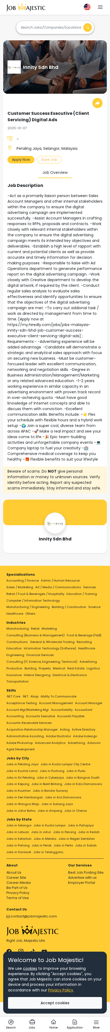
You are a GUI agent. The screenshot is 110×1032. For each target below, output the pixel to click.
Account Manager (88, 703)
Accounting (15, 716)
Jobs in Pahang (18, 845)
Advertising (88, 662)
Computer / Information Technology (33, 600)
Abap (34, 696)
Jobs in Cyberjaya (50, 777)
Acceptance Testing (21, 703)
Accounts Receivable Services (29, 723)
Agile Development (20, 749)
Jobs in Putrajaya (81, 825)
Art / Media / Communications (58, 587)
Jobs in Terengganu (48, 852)
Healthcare (14, 613)
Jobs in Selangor (19, 825)
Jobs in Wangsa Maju (22, 804)
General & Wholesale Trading (52, 642)
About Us (13, 872)
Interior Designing (37, 675)
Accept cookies (55, 1003)
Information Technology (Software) (50, 648)
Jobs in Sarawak (18, 852)
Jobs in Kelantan (19, 839)
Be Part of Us (17, 887)
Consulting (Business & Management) (35, 635)
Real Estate (75, 668)
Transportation (17, 681)
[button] (100, 7)
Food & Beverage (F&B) (84, 635)
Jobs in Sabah (86, 845)
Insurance (14, 675)
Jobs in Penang (64, 832)
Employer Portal (81, 882)
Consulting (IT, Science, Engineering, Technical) (41, 662)
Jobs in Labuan (17, 832)
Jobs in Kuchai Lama (22, 771)
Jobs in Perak (42, 845)
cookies (30, 968)
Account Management (56, 703)
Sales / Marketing (19, 587)
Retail (35, 628)
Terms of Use (17, 898)
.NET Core (13, 696)
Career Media (18, 882)
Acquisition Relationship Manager (32, 729)
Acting (65, 729)
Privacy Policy (17, 892)
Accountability (62, 710)
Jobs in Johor (41, 832)
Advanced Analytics (50, 743)
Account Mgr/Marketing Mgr (27, 710)
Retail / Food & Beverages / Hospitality (35, 594)
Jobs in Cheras (75, 811)
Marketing (49, 628)
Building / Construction (69, 607)
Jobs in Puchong (52, 771)
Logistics (93, 668)
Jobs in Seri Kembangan (24, 797)
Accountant (83, 710)
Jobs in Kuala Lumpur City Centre (65, 764)
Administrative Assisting (25, 736)
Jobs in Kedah (89, 832)
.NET (25, 696)
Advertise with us (82, 877)
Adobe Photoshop (19, 743)
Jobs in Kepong (17, 784)
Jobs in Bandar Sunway (50, 790)
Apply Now (21, 159)
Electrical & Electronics (70, 675)
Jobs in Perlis (63, 845)
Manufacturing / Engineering (28, 607)
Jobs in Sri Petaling (20, 777)
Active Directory (83, 729)
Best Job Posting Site (86, 872)
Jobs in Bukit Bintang (47, 784)
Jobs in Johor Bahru (21, 811)
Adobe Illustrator (58, 736)
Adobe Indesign (85, 736)
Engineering (15, 655)
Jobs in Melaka (45, 839)
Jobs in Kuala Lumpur (50, 825)
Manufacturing (17, 628)
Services (89, 587)
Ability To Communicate (58, 696)
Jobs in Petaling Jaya (22, 764)
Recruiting (84, 642)
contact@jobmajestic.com (33, 916)
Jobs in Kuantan (18, 790)
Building (31, 668)
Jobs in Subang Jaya (57, 804)
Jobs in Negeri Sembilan (76, 839)
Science (94, 607)
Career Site (16, 877)
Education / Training (81, 594)
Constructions (17, 642)
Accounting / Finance (22, 580)
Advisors (94, 743)
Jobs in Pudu (75, 771)
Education (14, 648)
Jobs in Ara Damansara (63, 797)
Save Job (49, 159)
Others (30, 613)
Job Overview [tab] (55, 172)
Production (14, 668)
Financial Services (40, 655)
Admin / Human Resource (60, 580)
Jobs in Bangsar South (83, 777)
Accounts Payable (70, 716)
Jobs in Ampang (50, 811)
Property (45, 668)
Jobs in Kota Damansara (83, 784)
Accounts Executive (40, 716)
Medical (59, 668)
